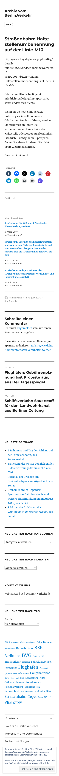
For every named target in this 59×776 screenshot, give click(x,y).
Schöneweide (27, 691)
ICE (12, 678)
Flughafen (28, 667)
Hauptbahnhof (40, 673)
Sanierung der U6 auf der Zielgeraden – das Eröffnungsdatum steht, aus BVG (31, 468)
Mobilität (20, 678)
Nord (42, 677)
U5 (45, 697)
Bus (18, 656)
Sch (38, 687)
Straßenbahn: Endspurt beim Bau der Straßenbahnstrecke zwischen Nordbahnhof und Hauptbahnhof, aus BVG (29, 273)
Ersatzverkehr (13, 661)
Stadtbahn (39, 691)
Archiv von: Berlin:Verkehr (18, 13)
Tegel (32, 697)
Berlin (9, 656)
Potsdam (31, 682)
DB (43, 656)
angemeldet (24, 328)
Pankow (20, 682)
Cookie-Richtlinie (40, 763)
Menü (9, 24)
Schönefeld (12, 691)
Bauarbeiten (24, 648)
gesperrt (8, 673)
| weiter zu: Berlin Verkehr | (21, 726)
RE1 (40, 682)
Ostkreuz (9, 682)
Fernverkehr (11, 668)
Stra (48, 691)
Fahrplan (26, 662)
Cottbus (36, 656)
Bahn (39, 642)
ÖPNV (17, 703)
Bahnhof (48, 642)
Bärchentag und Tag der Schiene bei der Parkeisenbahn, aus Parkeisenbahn (30, 455)
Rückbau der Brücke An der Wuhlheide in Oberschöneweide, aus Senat (30, 512)
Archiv (9, 619)
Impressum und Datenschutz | (24, 733)
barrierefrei (10, 648)
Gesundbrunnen (21, 673)
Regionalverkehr (14, 686)
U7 (50, 697)
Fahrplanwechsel (41, 661)
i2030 (7, 678)
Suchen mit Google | (17, 741)
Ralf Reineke (15, 297)
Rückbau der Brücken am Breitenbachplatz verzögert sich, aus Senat (30, 481)
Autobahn (30, 642)
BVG (26, 655)
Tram (40, 697)
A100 (7, 642)
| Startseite (11, 718)
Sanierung (30, 687)
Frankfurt (44, 668)
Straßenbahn (11, 301)
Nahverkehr (31, 678)
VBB (8, 702)
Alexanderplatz (18, 642)
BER (38, 647)
